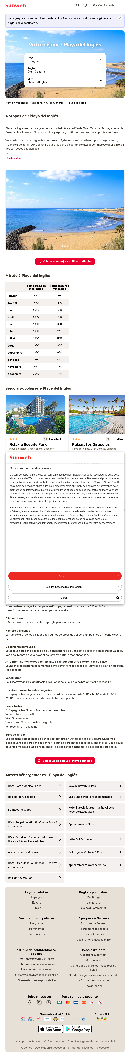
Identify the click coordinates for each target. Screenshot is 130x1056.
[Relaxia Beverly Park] (35, 448)
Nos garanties (93, 986)
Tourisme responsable (93, 928)
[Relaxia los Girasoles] (98, 448)
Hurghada (36, 923)
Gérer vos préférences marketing (36, 975)
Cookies (26, 1047)
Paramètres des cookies (36, 969)
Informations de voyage (93, 980)
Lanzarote (93, 902)
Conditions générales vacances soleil (91, 1041)
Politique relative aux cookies (36, 964)
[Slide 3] (67, 246)
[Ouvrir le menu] (120, 5)
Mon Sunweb (93, 960)
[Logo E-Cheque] (100, 1004)
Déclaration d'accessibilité (94, 939)
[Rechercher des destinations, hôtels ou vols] (77, 5)
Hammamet (36, 928)
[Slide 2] (65, 246)
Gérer (64, 597)
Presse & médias (93, 934)
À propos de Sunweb (93, 923)
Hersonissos (36, 934)
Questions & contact (93, 954)
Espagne (36, 897)
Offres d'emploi (54, 1041)
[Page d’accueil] (15, 5)
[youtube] (48, 1004)
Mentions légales (82, 1047)
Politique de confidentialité (36, 958)
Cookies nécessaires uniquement (63, 586)
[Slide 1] (62, 246)
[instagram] (39, 1004)
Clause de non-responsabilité (37, 980)
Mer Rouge (93, 897)
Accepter (64, 575)
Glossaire (102, 1047)
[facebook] (29, 1004)
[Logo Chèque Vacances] (92, 1004)
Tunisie (36, 908)
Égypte (36, 902)
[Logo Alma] (84, 1004)
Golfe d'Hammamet (93, 908)
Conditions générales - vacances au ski (93, 975)
